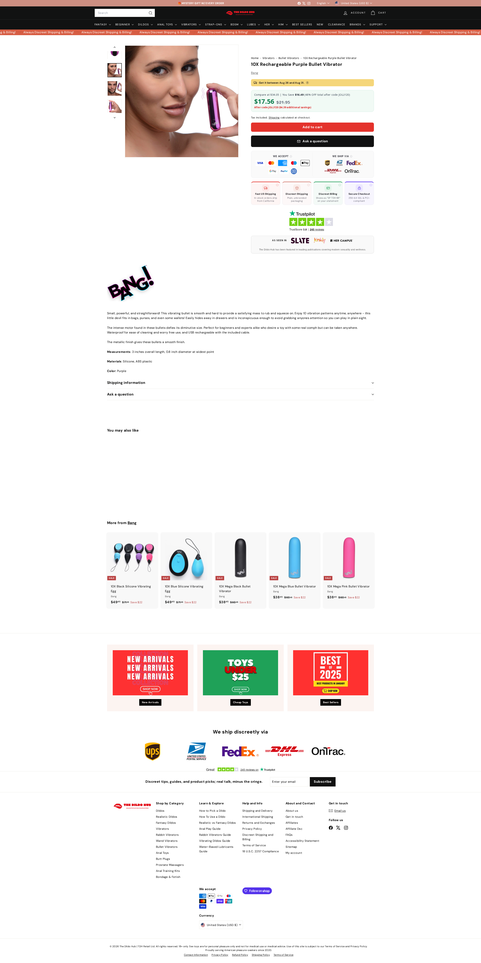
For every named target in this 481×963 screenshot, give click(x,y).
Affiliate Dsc (294, 829)
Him (281, 24)
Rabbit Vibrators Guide (215, 835)
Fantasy (101, 24)
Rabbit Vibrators (167, 835)
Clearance (336, 24)
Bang (254, 73)
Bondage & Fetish (168, 877)
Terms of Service (254, 845)
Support (377, 24)
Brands (356, 24)
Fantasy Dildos (166, 823)
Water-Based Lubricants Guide (216, 849)
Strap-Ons (214, 24)
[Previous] (114, 48)
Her (267, 24)
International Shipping (257, 817)
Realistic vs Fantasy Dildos (217, 823)
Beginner (123, 24)
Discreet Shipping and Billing (257, 837)
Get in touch (294, 817)
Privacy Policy (252, 829)
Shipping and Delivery (257, 811)
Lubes (252, 24)
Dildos (144, 24)
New (320, 24)
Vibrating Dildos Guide (214, 841)
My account (294, 853)
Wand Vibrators (167, 841)
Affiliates (292, 823)
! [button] (307, 82)
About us (292, 811)
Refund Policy (240, 954)
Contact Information (196, 954)
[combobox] (125, 13)
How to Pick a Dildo (212, 811)
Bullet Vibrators (167, 847)
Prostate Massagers (170, 865)
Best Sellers (302, 24)
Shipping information (126, 382)
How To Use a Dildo (212, 817)
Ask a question (120, 394)
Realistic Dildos (166, 817)
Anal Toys (165, 24)
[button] (282, 164)
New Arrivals (150, 702)
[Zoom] (181, 101)
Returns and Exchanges (258, 823)
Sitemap (291, 847)
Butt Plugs (163, 859)
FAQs (289, 835)
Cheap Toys (240, 702)
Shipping (274, 117)
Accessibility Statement (302, 841)
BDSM (235, 24)
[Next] (114, 116)
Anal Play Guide (210, 829)
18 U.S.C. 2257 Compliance (260, 851)
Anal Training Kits (168, 871)
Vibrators (189, 24)
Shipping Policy (261, 954)
